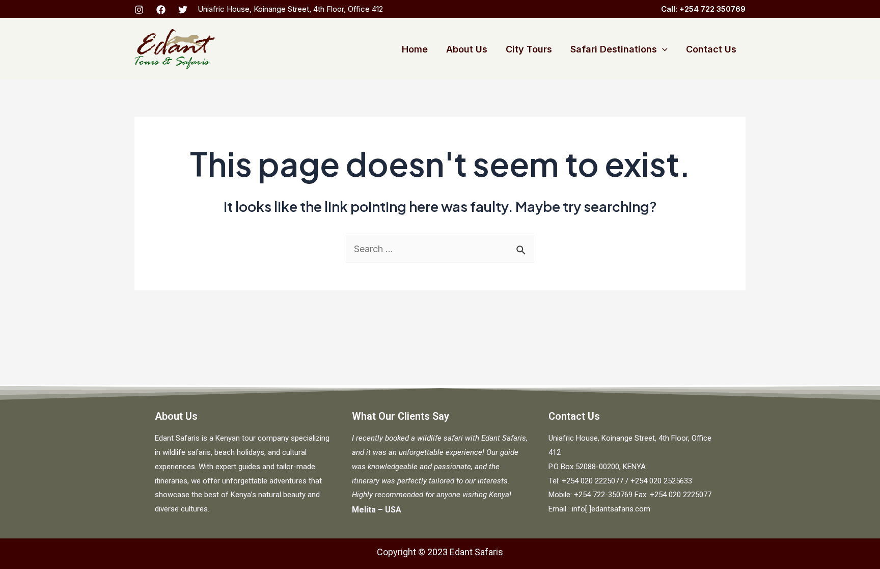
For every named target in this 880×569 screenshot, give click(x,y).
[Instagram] (139, 9)
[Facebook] (161, 9)
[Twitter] (182, 9)
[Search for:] (440, 248)
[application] (662, 49)
